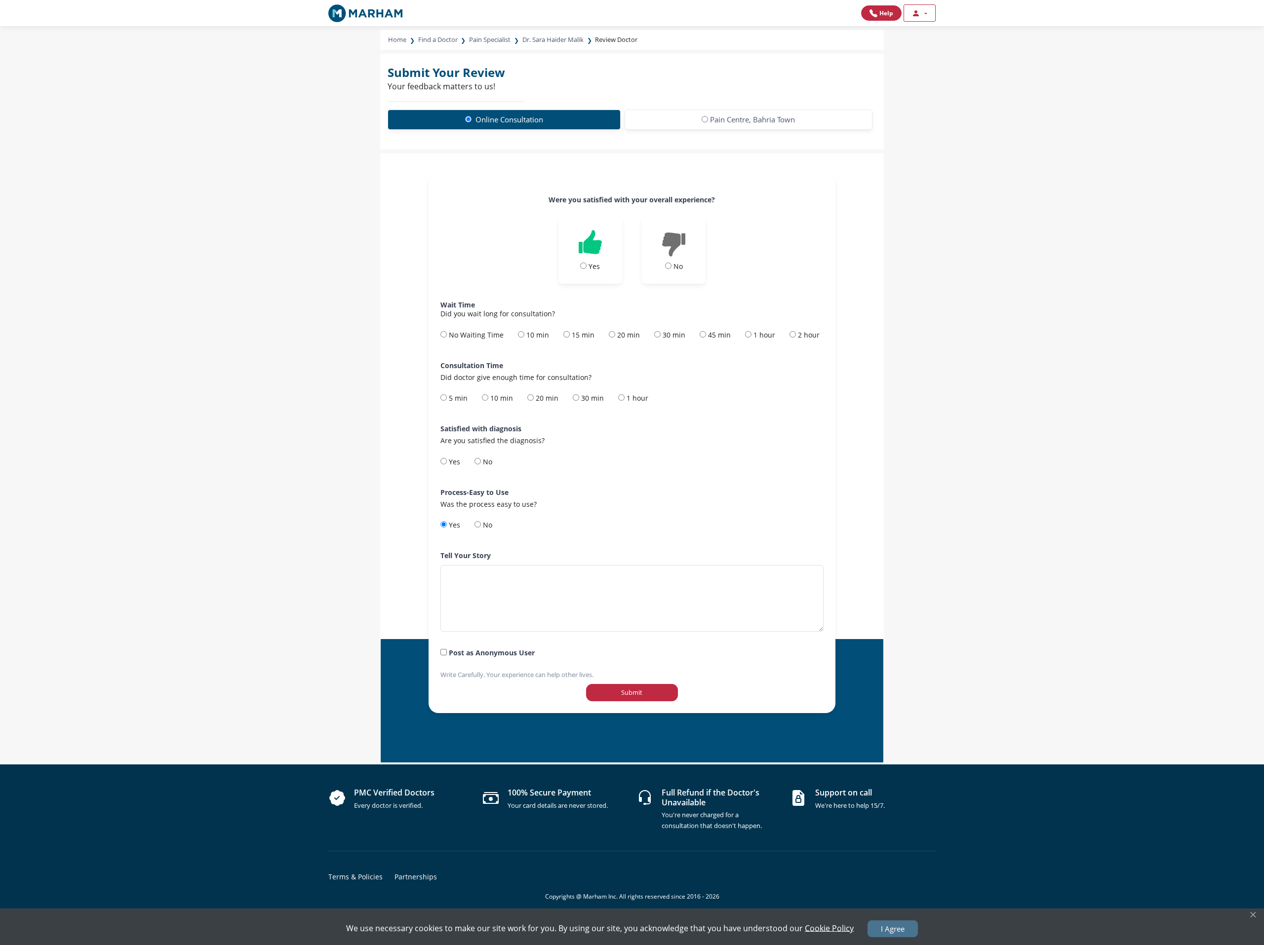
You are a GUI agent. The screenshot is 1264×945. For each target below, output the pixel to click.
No (486, 461)
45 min (718, 335)
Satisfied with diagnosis (480, 428)
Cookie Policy (829, 927)
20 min (627, 335)
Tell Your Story (465, 555)
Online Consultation (508, 119)
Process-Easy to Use (474, 492)
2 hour (808, 335)
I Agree (893, 929)
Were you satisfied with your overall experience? (632, 199)
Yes (453, 461)
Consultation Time (471, 365)
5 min (457, 398)
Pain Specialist (490, 39)
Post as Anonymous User (491, 652)
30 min (673, 335)
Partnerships (416, 876)
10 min (536, 335)
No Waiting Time (475, 335)
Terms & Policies (355, 876)
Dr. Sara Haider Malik (553, 39)
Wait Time (457, 304)
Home (397, 39)
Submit (631, 692)
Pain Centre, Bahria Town (752, 119)
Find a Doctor (438, 39)
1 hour (763, 335)
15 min (582, 335)
